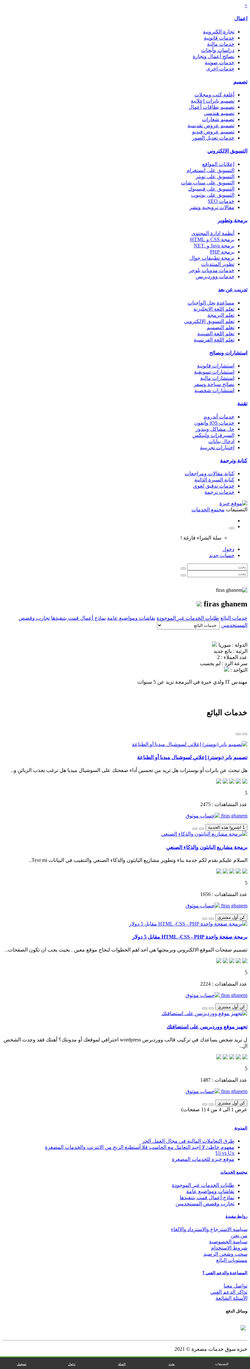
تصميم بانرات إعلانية (212, 101)
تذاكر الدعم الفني (228, 1292)
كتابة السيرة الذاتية (214, 479)
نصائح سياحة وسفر (214, 384)
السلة (122, 1364)
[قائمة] (244, 734)
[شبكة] (238, 734)
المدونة (240, 1128)
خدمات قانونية (219, 38)
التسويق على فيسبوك (211, 189)
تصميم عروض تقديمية (211, 125)
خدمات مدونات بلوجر (211, 270)
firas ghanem (233, 815)
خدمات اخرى (220, 68)
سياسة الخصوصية (228, 1241)
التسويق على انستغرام (210, 170)
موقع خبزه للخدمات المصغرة (203, 1159)
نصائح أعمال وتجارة (213, 56)
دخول (228, 549)
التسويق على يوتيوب (212, 195)
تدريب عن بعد (232, 289)
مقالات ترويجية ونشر (211, 207)
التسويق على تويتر (215, 176)
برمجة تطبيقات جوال (211, 258)
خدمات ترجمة (219, 492)
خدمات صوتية (219, 62)
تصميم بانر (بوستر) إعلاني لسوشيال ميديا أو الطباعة (192, 757)
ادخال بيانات (221, 441)
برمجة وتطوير (232, 220)
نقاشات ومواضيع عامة (131, 618)
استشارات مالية (217, 378)
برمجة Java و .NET (214, 245)
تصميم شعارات (218, 119)
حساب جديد (221, 555)
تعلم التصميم (220, 327)
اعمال (240, 18)
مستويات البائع (231, 1260)
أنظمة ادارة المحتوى (212, 233)
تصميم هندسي (219, 113)
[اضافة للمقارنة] (195, 829)
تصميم (240, 81)
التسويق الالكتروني (227, 151)
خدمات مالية (220, 44)
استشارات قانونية (215, 365)
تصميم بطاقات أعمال (211, 107)
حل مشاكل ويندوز (215, 429)
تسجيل (21, 1364)
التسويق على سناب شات (207, 182)
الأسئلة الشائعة (231, 1298)
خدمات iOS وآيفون (214, 423)
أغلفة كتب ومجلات (214, 94)
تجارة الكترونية (218, 31)
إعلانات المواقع (218, 164)
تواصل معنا (235, 1285)
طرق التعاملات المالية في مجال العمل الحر (188, 1141)
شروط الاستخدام (229, 1248)
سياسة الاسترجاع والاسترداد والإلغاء (209, 1229)
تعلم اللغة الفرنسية (214, 339)
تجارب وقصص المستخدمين (204, 1203)
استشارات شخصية (214, 390)
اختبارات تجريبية (217, 447)
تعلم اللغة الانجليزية (213, 309)
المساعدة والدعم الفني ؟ (224, 1272)
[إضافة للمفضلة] (201, 829)
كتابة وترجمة (233, 460)
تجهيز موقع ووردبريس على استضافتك (207, 1026)
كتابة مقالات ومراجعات (209, 473)
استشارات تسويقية (214, 372)
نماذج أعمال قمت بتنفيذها (78, 618)
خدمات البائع (233, 618)
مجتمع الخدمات (233, 1172)
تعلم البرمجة (220, 315)
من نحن (239, 1235)
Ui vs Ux (224, 1153)
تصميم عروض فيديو (213, 131)
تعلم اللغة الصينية (215, 333)
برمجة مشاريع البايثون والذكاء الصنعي (206, 847)
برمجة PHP (222, 252)
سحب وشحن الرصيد (225, 1254)
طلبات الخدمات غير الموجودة (188, 618)
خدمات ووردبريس (215, 276)
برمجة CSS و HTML (212, 239)
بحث (172, 1364)
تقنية (242, 403)
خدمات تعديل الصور (213, 138)
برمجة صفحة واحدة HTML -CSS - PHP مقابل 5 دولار (189, 937)
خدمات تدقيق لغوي (213, 486)
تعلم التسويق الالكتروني (209, 321)
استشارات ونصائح (228, 352)
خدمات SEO (221, 201)
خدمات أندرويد (218, 416)
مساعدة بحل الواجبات (211, 302)
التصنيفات (222, 1364)
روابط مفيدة (236, 1216)
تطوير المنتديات (217, 264)
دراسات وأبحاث (217, 50)
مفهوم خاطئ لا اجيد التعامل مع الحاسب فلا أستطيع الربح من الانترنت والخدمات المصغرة (139, 1147)
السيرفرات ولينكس (213, 435)
